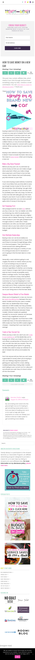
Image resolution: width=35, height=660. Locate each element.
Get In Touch (4, 586)
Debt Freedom (5, 579)
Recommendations (6, 572)
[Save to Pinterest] (17, 73)
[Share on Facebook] (5, 73)
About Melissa (5, 588)
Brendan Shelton (16, 397)
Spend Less (4, 574)
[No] (33, 654)
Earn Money (4, 581)
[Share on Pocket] (24, 73)
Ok (17, 656)
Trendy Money (17, 12)
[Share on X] (11, 73)
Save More (21, 384)
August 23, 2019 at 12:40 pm (19, 400)
